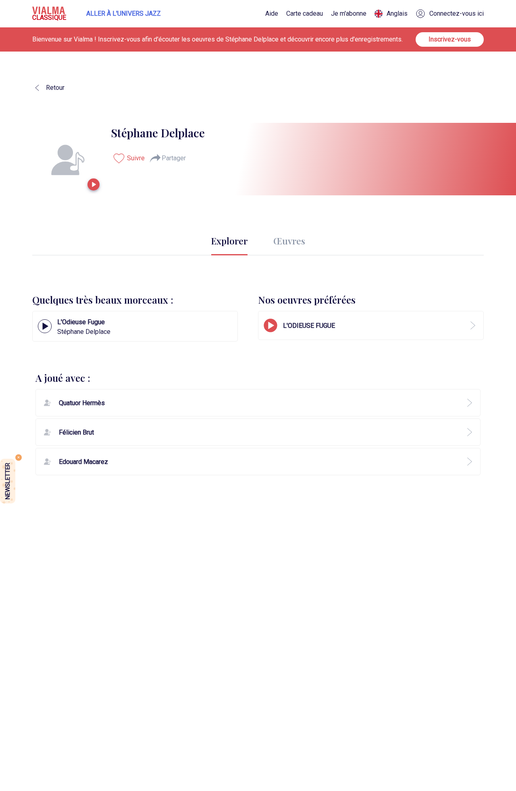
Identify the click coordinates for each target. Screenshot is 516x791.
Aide (271, 13)
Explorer (229, 241)
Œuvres (289, 241)
